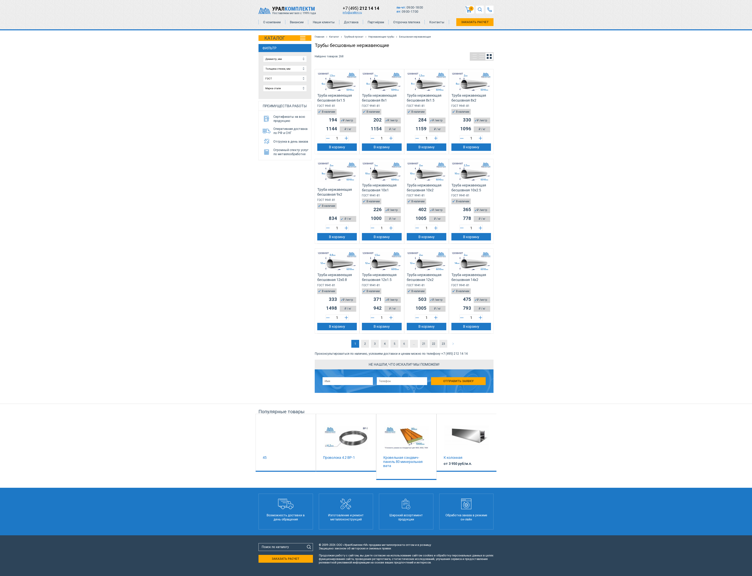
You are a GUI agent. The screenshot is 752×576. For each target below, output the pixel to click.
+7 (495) (361, 8)
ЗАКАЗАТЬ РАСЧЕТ (475, 22)
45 (265, 457)
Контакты (436, 22)
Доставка (351, 22)
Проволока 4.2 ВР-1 (339, 457)
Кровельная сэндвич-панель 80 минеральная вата (403, 461)
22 (433, 344)
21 (423, 344)
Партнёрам (376, 22)
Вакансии (297, 22)
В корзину (337, 147)
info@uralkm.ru (352, 12)
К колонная (453, 457)
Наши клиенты (324, 22)
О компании (272, 22)
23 (443, 344)
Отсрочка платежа (406, 22)
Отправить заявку (458, 381)
